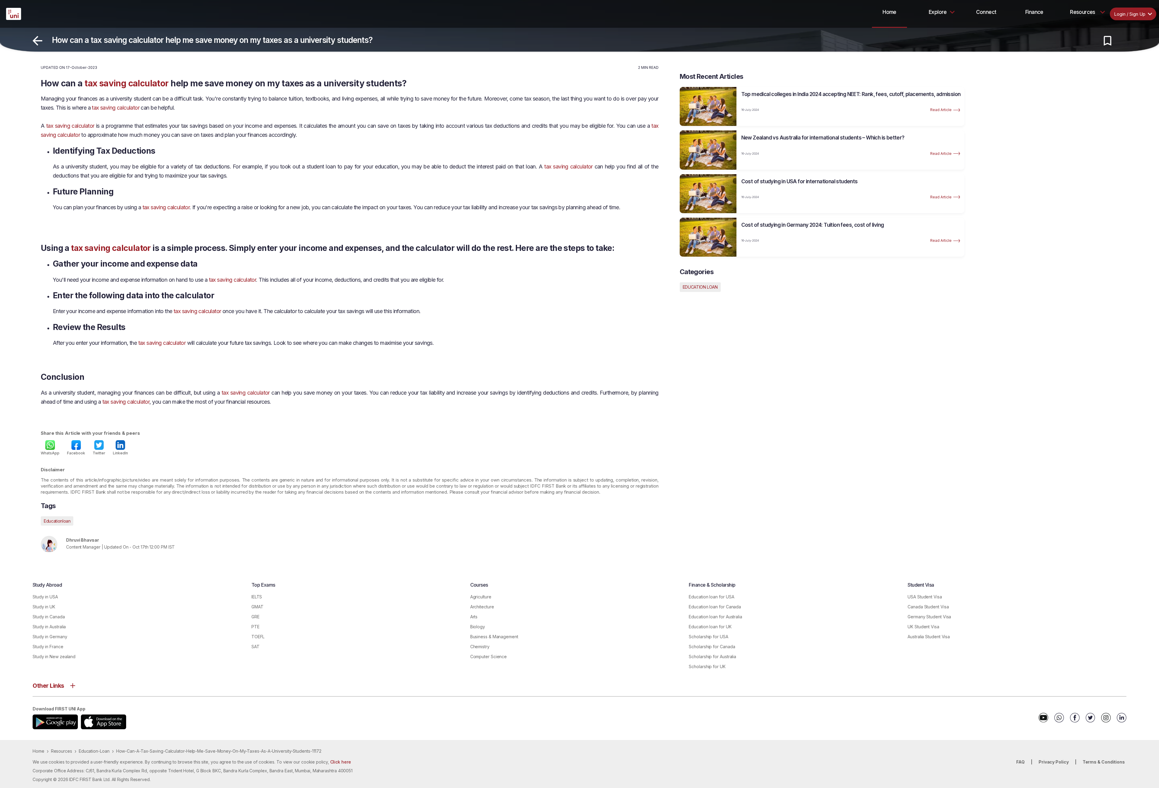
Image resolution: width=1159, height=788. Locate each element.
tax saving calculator (127, 83)
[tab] (889, 12)
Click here (340, 761)
